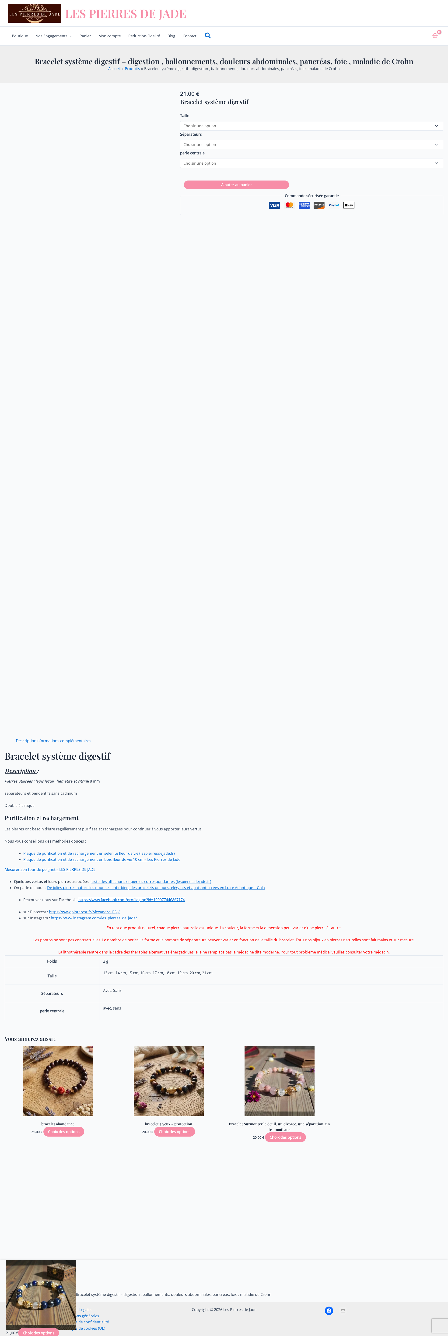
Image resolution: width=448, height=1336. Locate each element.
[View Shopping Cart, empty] (435, 35)
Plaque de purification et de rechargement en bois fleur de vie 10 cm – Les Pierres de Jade (101, 859)
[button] (69, 36)
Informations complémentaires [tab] (63, 740)
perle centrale (192, 153)
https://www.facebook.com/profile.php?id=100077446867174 (131, 899)
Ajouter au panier (236, 184)
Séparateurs (191, 134)
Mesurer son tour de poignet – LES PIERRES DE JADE (50, 869)
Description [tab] (26, 740)
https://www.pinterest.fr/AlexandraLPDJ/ (84, 911)
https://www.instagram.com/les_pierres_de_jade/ (94, 918)
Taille (184, 115)
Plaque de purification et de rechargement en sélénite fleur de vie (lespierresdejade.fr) (99, 853)
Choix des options (64, 1131)
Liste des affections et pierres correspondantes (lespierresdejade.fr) (151, 881)
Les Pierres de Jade (125, 13)
